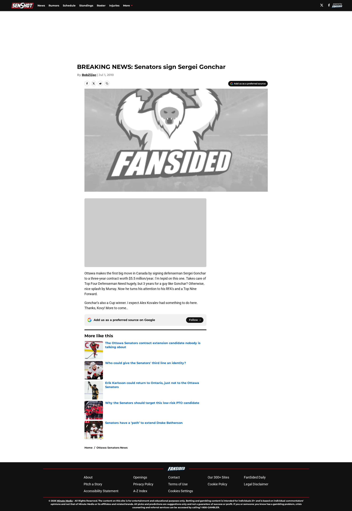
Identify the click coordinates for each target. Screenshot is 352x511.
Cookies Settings (180, 491)
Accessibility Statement (101, 491)
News (41, 5)
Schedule (69, 5)
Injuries (114, 5)
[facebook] (329, 5)
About (88, 477)
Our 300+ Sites (218, 477)
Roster (101, 5)
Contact (174, 477)
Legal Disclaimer (256, 484)
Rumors (54, 5)
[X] (321, 5)
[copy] (107, 83)
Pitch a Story (93, 484)
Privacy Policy (143, 484)
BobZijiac (89, 75)
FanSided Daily (255, 477)
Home (88, 447)
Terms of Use (178, 484)
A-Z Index (140, 491)
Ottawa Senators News (111, 447)
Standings (86, 5)
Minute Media (65, 500)
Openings (140, 477)
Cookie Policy (217, 484)
